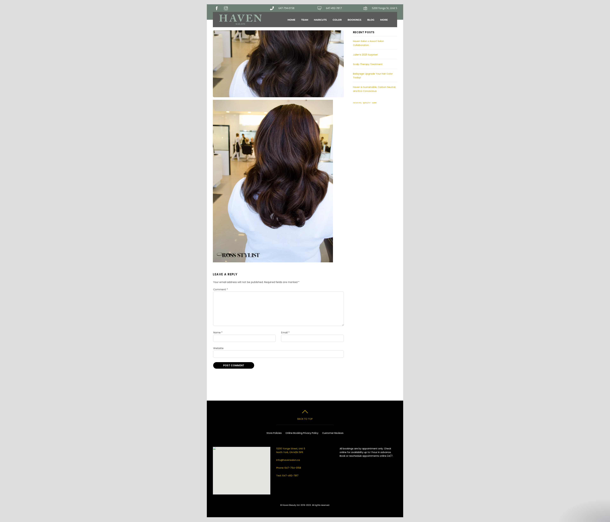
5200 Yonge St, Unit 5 (384, 8)
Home (291, 19)
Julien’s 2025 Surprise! (365, 54)
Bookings (354, 19)
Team (304, 19)
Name (218, 332)
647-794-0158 (286, 8)
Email (285, 332)
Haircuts (320, 19)
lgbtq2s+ (367, 103)
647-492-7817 (334, 8)
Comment (220, 289)
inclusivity (357, 103)
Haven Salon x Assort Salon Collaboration (368, 43)
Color (337, 19)
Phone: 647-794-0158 (288, 467)
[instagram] (365, 113)
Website (218, 348)
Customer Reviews (332, 433)
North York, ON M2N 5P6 (289, 452)
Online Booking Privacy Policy (301, 433)
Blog (370, 19)
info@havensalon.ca (288, 460)
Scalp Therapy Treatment (368, 64)
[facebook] (357, 113)
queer (374, 103)
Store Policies (274, 433)
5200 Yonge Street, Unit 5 (291, 448)
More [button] (384, 19)
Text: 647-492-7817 (287, 475)
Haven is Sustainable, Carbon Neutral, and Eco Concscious (374, 88)
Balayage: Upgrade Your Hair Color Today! (373, 75)
